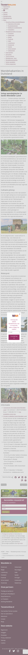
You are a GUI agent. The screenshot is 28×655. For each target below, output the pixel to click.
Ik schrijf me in (14, 337)
